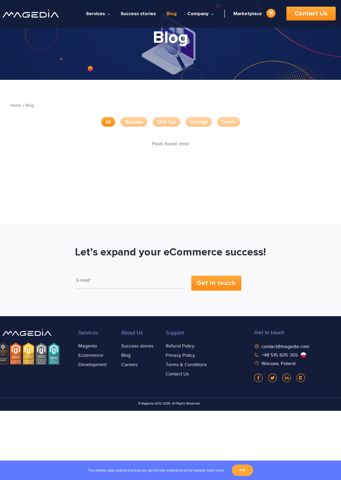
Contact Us (177, 373)
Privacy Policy (180, 355)
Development (92, 364)
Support (175, 333)
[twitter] (272, 377)
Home (15, 105)
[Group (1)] (27, 333)
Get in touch (269, 332)
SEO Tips (166, 122)
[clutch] (301, 377)
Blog (126, 355)
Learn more (215, 470)
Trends (228, 122)
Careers (129, 364)
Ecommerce (90, 355)
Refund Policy (180, 346)
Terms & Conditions (186, 364)
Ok (242, 470)
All (108, 122)
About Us (132, 333)
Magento (87, 346)
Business (134, 122)
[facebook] (258, 377)
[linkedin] (286, 377)
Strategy (199, 122)
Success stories (137, 346)
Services (88, 333)
